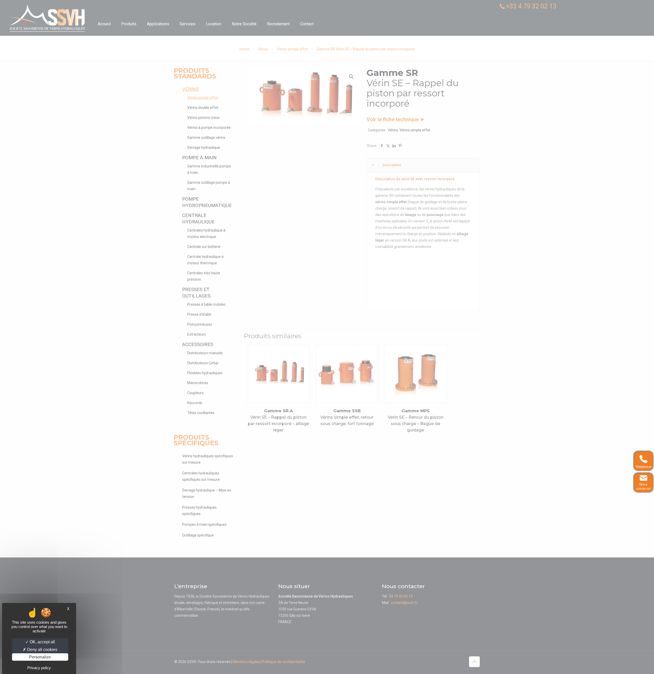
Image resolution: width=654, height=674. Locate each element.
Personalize (40, 657)
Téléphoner (642, 467)
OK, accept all (42, 642)
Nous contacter (642, 487)
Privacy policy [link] (39, 668)
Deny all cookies (41, 649)
